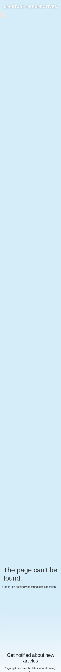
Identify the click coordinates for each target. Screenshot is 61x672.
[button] (3, 15)
